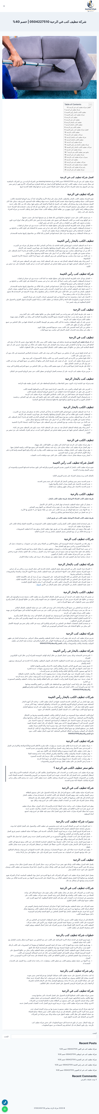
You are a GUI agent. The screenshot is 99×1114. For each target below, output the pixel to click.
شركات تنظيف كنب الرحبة (74, 135)
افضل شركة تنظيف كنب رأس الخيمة (77, 130)
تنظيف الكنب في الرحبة (73, 127)
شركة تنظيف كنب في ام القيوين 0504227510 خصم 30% (76, 1070)
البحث (95, 1033)
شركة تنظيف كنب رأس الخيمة (75, 115)
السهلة (38, 585)
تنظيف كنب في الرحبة (73, 120)
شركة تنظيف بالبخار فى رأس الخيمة (78, 145)
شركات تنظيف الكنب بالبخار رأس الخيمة (79, 147)
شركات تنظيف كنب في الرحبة (76, 162)
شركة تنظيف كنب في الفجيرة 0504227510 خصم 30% (77, 1060)
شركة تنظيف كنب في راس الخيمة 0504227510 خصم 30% (76, 1065)
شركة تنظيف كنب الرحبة (74, 142)
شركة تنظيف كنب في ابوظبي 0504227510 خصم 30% (77, 1054)
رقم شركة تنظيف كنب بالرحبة (76, 167)
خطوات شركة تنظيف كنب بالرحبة (77, 165)
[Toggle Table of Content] (89, 104)
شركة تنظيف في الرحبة (73, 110)
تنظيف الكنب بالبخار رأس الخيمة (76, 112)
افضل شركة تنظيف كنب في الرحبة (79, 107)
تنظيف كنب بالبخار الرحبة (74, 122)
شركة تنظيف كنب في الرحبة (75, 155)
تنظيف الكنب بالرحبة (73, 132)
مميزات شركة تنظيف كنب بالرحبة (77, 157)
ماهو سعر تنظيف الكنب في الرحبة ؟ (78, 152)
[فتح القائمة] (4, 6)
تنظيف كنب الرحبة (71, 117)
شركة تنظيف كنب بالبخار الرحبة (76, 137)
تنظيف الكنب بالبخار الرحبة (74, 125)
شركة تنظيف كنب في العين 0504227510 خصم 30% (78, 1049)
